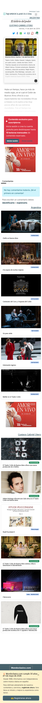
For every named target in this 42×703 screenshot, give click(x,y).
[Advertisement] (21, 5)
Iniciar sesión (12, 141)
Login (38, 11)
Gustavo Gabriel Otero (21, 25)
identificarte (8, 202)
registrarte (22, 202)
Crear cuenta (27, 141)
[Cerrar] (38, 675)
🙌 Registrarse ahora (21, 698)
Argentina (35, 18)
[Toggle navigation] (36, 14)
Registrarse (32, 11)
